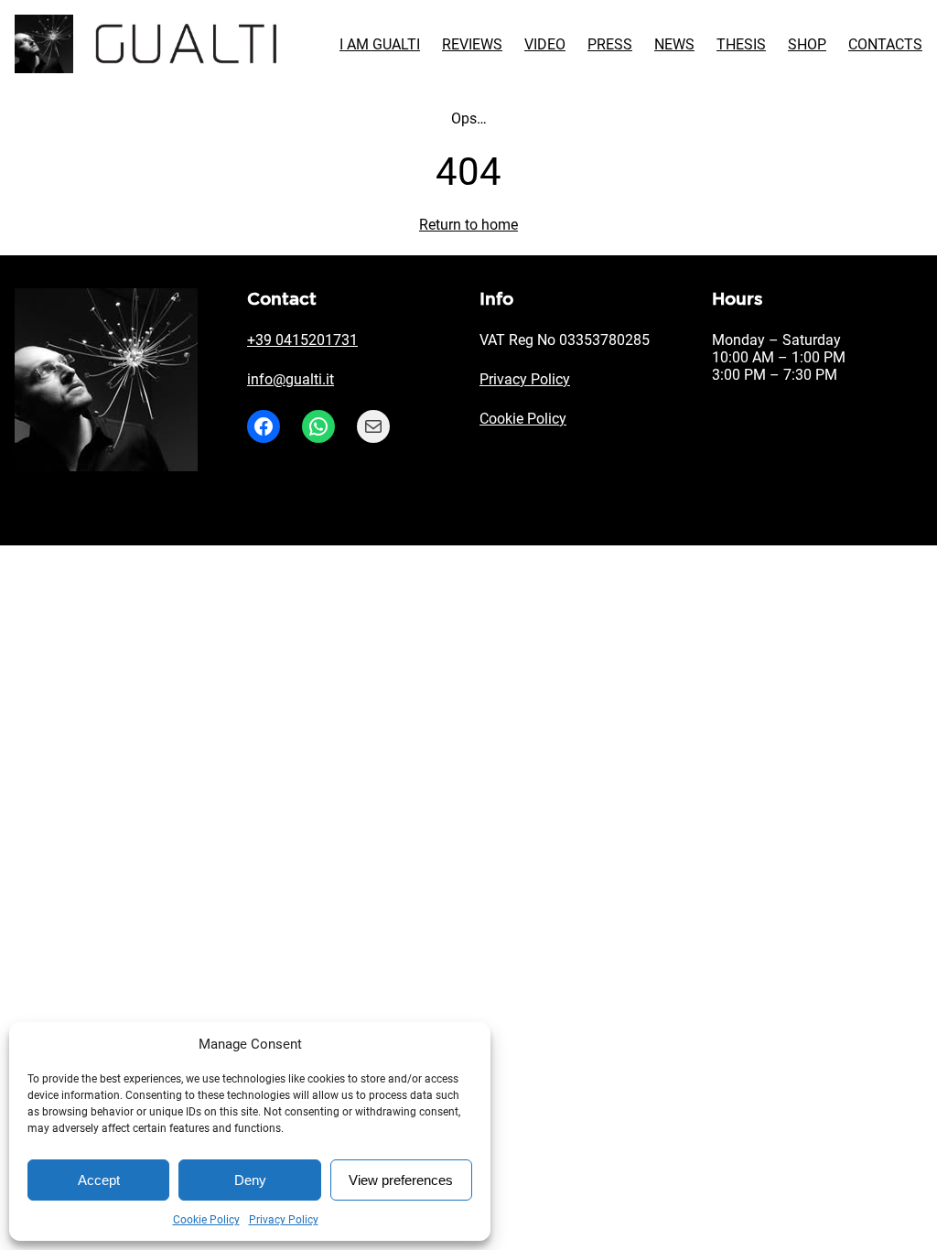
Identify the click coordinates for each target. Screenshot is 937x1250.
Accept (99, 1180)
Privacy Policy (283, 1219)
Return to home (468, 224)
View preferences (401, 1180)
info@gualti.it (290, 379)
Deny (250, 1180)
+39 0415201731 (302, 340)
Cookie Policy (206, 1219)
